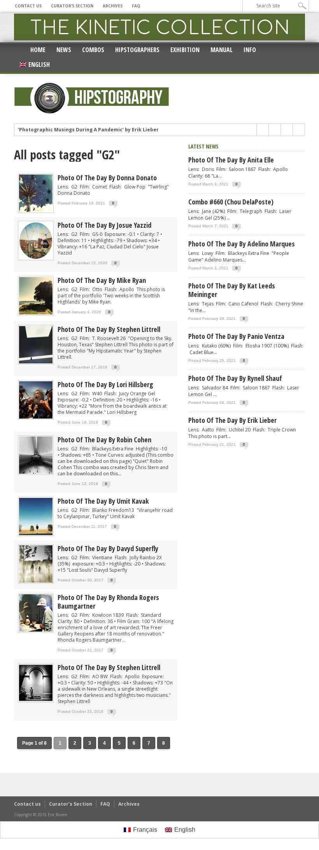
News (63, 49)
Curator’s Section (72, 6)
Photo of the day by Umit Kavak (103, 501)
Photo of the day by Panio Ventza (236, 336)
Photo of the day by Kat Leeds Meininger (231, 289)
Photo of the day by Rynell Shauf (235, 378)
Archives (113, 6)
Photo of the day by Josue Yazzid (104, 225)
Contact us (28, 6)
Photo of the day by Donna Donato (107, 177)
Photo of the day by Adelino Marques (241, 243)
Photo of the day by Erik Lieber (232, 420)
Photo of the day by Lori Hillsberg (105, 384)
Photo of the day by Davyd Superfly (108, 548)
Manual (221, 49)
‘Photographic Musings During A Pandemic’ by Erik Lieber (88, 129)
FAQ (136, 6)
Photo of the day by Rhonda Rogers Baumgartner (108, 601)
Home (38, 49)
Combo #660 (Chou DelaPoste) (230, 201)
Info (250, 49)
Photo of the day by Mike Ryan (102, 280)
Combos (93, 49)
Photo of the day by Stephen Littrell (109, 329)
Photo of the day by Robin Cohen (104, 439)
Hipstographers (137, 49)
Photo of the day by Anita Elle (231, 159)
